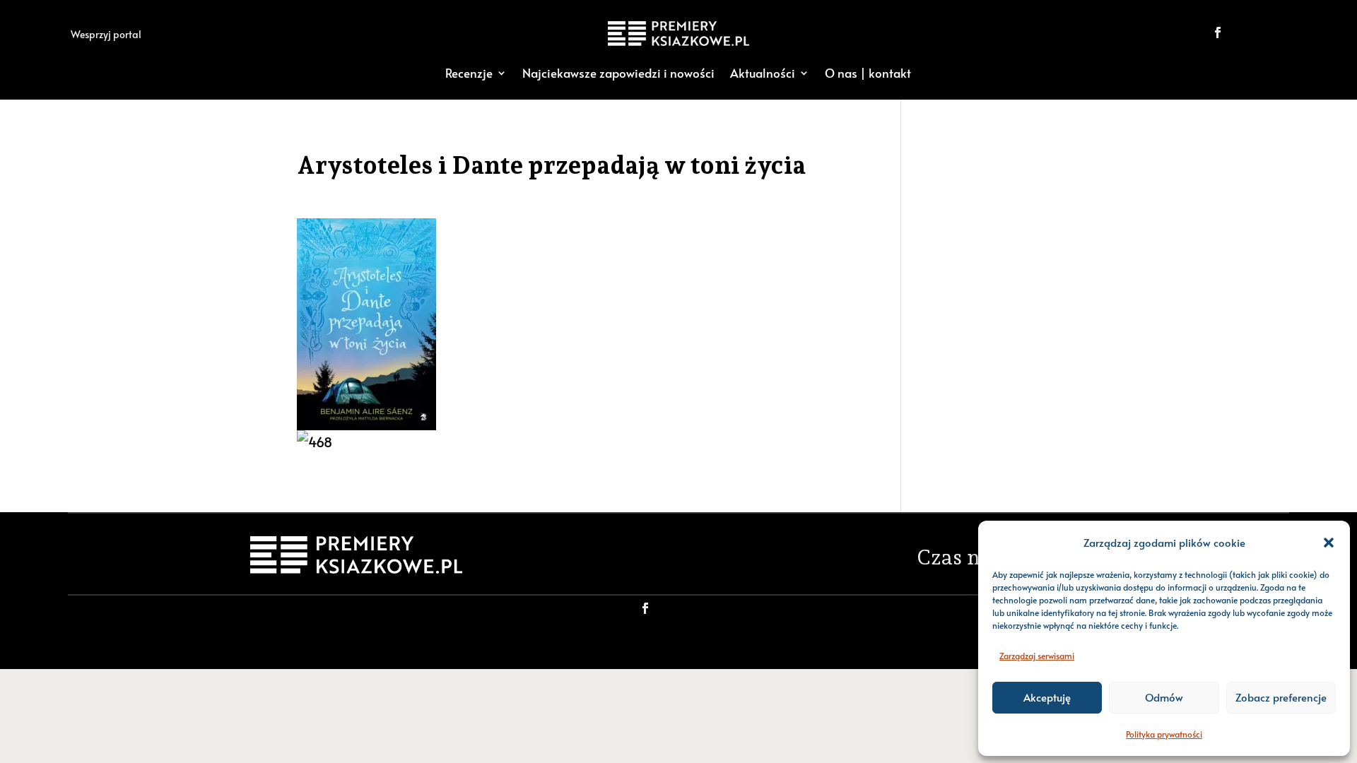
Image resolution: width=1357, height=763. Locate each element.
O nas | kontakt (868, 72)
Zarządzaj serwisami (1036, 655)
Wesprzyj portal (106, 34)
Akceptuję (1047, 697)
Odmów (1164, 697)
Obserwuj (1266, 32)
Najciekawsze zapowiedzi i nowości (618, 72)
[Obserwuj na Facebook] (1217, 32)
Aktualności (762, 72)
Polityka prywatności (1164, 734)
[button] (1329, 543)
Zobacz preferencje (1281, 697)
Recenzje (469, 72)
